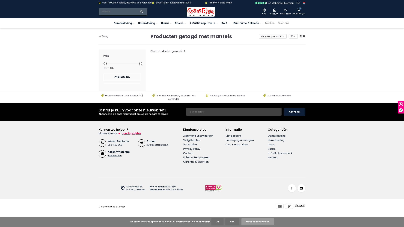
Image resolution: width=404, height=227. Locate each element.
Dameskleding (122, 23)
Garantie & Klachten (196, 162)
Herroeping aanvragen (240, 140)
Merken (270, 23)
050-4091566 (115, 144)
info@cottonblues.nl (157, 144)
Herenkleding (146, 23)
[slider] (105, 63)
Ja (217, 221)
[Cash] (289, 207)
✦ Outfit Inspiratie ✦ (202, 23)
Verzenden (190, 144)
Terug (105, 36)
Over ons (283, 23)
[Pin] (280, 207)
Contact (188, 153)
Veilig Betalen (191, 140)
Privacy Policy (191, 149)
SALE (224, 23)
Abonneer (294, 111)
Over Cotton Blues (237, 144)
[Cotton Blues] (201, 12)
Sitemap (120, 206)
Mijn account (233, 136)
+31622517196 (115, 155)
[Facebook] (292, 188)
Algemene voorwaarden (198, 136)
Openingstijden (131, 133)
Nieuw (165, 23)
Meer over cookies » (257, 221)
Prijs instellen (122, 77)
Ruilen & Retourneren (196, 157)
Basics (179, 23)
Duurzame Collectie (246, 23)
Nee (232, 221)
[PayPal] (300, 207)
